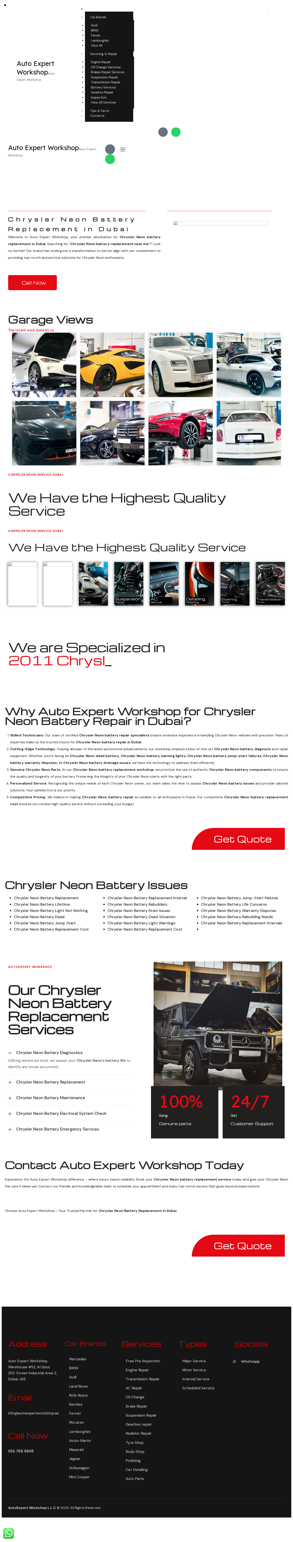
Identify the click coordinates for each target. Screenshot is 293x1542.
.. (100, 1507)
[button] (71, 1053)
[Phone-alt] (163, 132)
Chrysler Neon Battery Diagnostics (49, 1052)
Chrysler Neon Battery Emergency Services (57, 1129)
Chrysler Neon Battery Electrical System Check (61, 1113)
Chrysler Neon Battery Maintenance (50, 1097)
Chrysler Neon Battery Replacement (50, 1082)
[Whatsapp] (176, 132)
